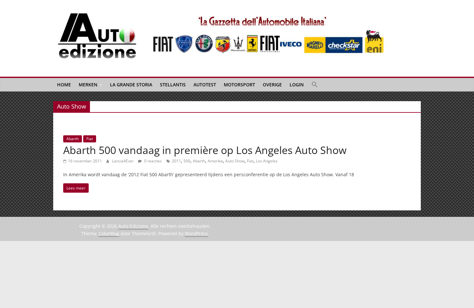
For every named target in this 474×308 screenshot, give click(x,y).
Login (297, 85)
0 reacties (152, 161)
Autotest (204, 85)
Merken (88, 85)
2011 (176, 161)
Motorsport (239, 85)
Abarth (72, 138)
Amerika (215, 161)
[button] (315, 84)
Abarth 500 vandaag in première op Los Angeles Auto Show (205, 150)
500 (186, 161)
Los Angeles (267, 161)
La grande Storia (131, 85)
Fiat (89, 138)
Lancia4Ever (123, 161)
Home (64, 85)
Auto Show (234, 161)
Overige (272, 85)
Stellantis (173, 85)
